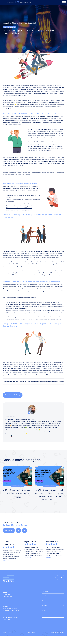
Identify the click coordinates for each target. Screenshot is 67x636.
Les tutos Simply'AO (9, 27)
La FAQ (44, 610)
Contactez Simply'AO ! (11, 394)
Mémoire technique (47, 600)
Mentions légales (31, 632)
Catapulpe (62, 632)
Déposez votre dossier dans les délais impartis (19, 208)
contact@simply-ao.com (25, 2)
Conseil (44, 596)
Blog (43, 615)
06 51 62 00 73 (10, 2)
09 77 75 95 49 (7, 610)
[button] (18, 530)
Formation (44, 605)
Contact (44, 620)
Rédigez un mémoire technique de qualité (18, 203)
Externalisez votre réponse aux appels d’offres (19, 210)
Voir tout (7, 530)
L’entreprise (45, 591)
